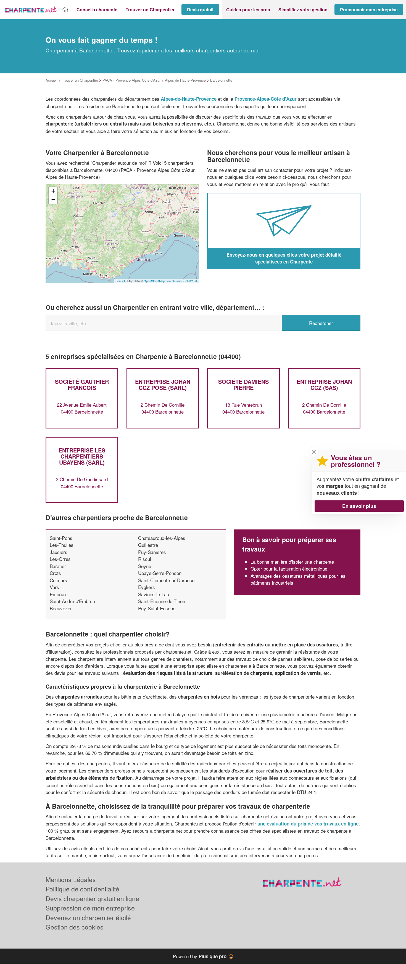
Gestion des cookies (75, 926)
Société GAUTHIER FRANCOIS (82, 384)
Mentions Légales (71, 879)
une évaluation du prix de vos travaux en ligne (307, 823)
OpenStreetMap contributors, (163, 281)
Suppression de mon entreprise (90, 907)
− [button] (53, 199)
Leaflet (120, 281)
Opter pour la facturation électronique (289, 568)
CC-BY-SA (190, 281)
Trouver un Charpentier (80, 80)
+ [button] (53, 191)
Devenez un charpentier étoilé (88, 917)
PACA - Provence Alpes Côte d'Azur (131, 80)
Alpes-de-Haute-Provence (189, 98)
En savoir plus (359, 506)
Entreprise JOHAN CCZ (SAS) (324, 384)
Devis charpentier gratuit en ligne (92, 898)
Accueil (51, 80)
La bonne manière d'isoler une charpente (292, 561)
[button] (97, 9)
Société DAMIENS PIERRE (243, 384)
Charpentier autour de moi (119, 162)
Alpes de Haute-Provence (185, 80)
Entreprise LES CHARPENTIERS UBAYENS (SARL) (82, 456)
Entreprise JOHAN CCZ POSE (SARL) (162, 384)
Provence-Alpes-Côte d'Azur (265, 98)
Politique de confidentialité (82, 888)
